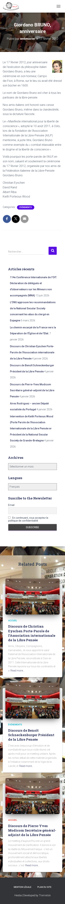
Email (11, 505)
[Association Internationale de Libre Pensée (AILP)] (12, 6)
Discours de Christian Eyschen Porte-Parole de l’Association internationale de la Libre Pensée (32, 352)
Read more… (17, 670)
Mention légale (22, 887)
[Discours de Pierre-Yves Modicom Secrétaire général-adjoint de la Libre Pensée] (32, 795)
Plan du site (44, 887)
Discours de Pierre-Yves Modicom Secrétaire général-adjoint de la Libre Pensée (32, 390)
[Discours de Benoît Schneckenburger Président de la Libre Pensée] (32, 700)
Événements (26, 207)
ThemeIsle (45, 895)
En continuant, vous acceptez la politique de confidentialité (28, 519)
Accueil (12, 620)
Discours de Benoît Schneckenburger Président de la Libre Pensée (31, 735)
